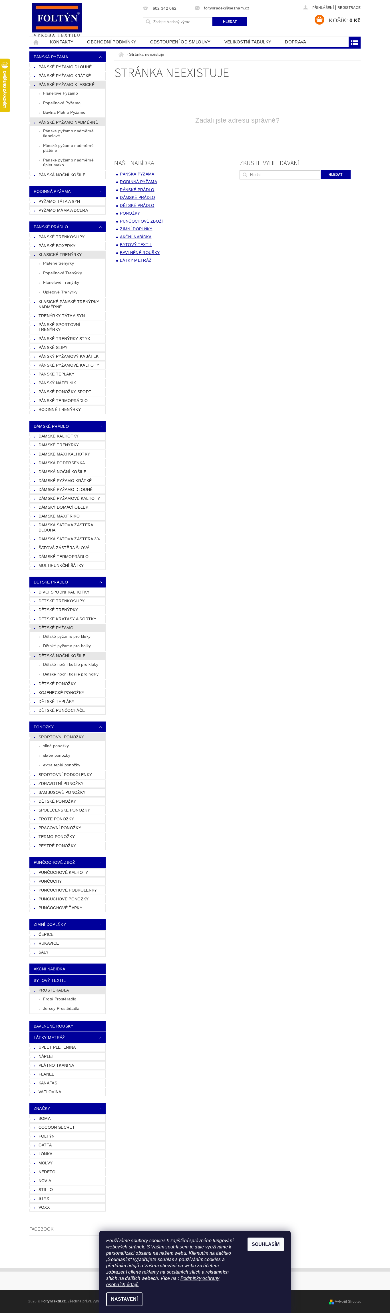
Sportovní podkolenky (65, 774)
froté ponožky (56, 819)
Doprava (295, 41)
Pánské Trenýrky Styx (64, 338)
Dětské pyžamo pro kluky (67, 636)
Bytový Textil (50, 980)
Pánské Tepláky (56, 374)
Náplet (47, 1056)
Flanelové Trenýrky (61, 282)
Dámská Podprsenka (62, 463)
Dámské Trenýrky (59, 445)
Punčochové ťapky (60, 908)
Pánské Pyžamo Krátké (65, 75)
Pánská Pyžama (51, 57)
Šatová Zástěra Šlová (64, 547)
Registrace (349, 8)
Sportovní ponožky (61, 737)
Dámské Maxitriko (59, 516)
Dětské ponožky (57, 801)
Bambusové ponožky (62, 792)
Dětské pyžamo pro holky (67, 645)
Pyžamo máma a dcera (63, 210)
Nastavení (124, 1299)
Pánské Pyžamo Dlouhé (65, 67)
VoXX (44, 1207)
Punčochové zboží (55, 862)
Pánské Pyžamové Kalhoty (69, 365)
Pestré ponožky (57, 846)
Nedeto (47, 1172)
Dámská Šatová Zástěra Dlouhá (66, 527)
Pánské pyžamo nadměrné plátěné (68, 148)
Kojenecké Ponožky (61, 692)
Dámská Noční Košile (62, 471)
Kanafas (48, 1083)
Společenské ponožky (64, 810)
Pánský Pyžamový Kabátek (68, 356)
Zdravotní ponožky (61, 783)
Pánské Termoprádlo (63, 400)
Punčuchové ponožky (64, 899)
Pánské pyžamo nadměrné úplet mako (68, 162)
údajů (132, 1284)
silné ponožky (56, 746)
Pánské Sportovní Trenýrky (59, 327)
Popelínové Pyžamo (62, 103)
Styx (44, 1198)
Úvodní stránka (36, 42)
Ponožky (44, 727)
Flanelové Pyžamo (60, 93)
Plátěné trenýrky (58, 263)
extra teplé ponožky (61, 765)
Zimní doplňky (50, 924)
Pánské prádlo (51, 227)
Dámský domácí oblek (63, 507)
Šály (44, 952)
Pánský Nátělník (57, 383)
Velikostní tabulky (248, 41)
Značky (42, 1108)
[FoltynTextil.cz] (57, 20)
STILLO (46, 1189)
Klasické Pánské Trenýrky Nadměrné (69, 304)
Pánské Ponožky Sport (65, 391)
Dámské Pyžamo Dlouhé (66, 489)
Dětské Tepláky (56, 701)
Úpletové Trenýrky (60, 292)
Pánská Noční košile (62, 175)
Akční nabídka (49, 969)
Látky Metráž (49, 1037)
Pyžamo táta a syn (59, 201)
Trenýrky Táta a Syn (62, 315)
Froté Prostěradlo (59, 999)
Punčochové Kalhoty (63, 872)
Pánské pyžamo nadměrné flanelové (68, 133)
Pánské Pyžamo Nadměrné (68, 122)
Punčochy (50, 881)
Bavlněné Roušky (53, 1026)
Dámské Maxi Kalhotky (64, 454)
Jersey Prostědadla (61, 1008)
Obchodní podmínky (111, 41)
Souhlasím (266, 1244)
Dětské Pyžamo (56, 627)
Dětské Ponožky (57, 684)
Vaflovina (50, 1092)
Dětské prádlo (51, 582)
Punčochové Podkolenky (68, 890)
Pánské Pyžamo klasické (67, 84)
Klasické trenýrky (60, 254)
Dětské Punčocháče (62, 710)
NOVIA (45, 1180)
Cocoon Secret (57, 1127)
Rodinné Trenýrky (60, 409)
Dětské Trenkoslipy (62, 601)
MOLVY (46, 1163)
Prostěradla (54, 990)
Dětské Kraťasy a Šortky (67, 619)
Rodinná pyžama (52, 191)
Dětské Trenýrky (58, 609)
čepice (46, 934)
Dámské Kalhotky (59, 436)
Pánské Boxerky (57, 245)
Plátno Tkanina (56, 1065)
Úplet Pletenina (57, 1047)
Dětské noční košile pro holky (70, 674)
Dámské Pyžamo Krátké (65, 480)
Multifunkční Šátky (61, 565)
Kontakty (62, 41)
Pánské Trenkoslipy (62, 237)
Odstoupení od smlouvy (180, 41)
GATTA (45, 1145)
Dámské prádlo (51, 426)
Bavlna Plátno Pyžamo (64, 112)
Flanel (46, 1074)
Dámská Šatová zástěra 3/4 (69, 539)
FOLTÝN (47, 1136)
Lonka (46, 1154)
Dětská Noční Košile (62, 655)
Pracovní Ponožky (60, 828)
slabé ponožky (56, 755)
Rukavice (49, 943)
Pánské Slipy (53, 347)
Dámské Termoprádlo (64, 556)
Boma (45, 1118)
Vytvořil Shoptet (348, 1302)
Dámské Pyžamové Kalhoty (69, 498)
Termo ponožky (57, 836)
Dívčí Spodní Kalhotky (64, 592)
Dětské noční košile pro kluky (70, 664)
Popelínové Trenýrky (62, 273)
